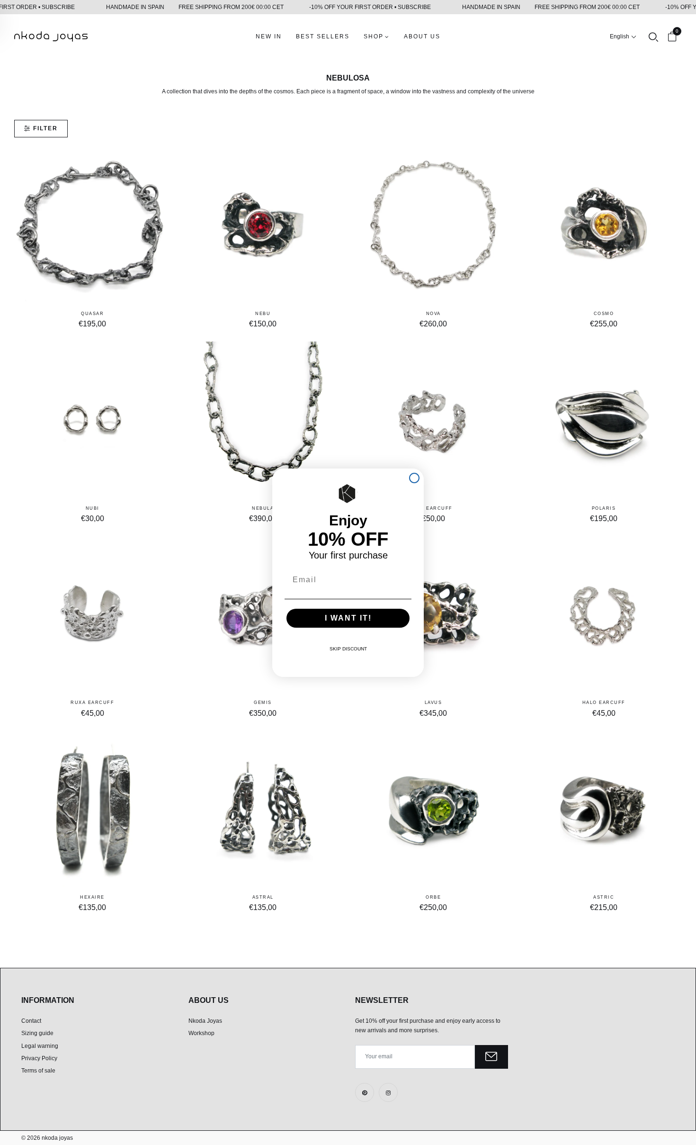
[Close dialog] (414, 478)
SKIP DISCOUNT (348, 648)
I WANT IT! (348, 618)
